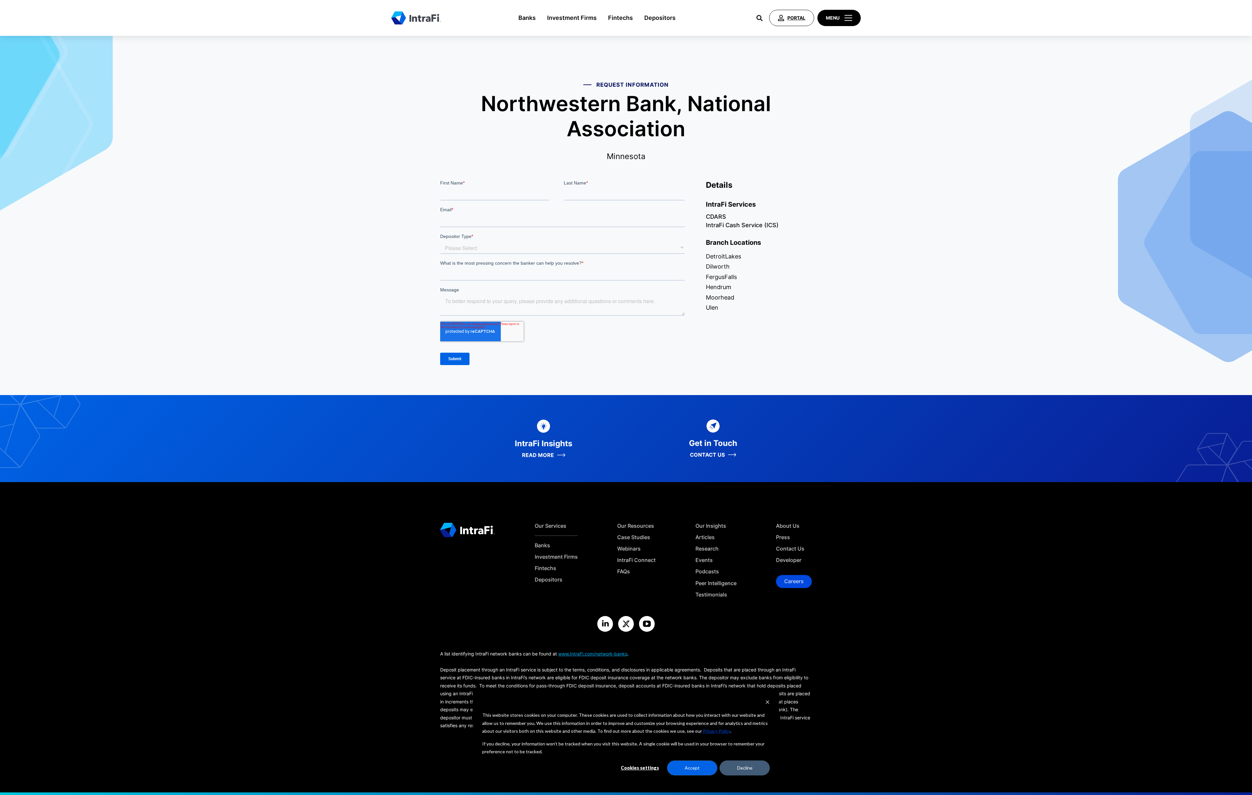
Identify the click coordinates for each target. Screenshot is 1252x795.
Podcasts (707, 571)
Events (704, 560)
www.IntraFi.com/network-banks (592, 653)
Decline (745, 768)
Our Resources (635, 526)
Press (783, 537)
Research (707, 549)
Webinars (629, 549)
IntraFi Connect (636, 560)
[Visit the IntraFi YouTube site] (647, 624)
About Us (787, 526)
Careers (794, 581)
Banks (527, 17)
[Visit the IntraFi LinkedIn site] (605, 624)
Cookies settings (640, 768)
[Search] (759, 18)
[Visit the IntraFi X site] (626, 624)
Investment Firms (572, 17)
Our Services (550, 526)
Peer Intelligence (716, 583)
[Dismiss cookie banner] (767, 703)
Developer (788, 560)
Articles (705, 537)
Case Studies (633, 537)
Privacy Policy (716, 731)
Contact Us (790, 549)
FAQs (623, 571)
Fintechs (620, 17)
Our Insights (710, 526)
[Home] (416, 17)
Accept (692, 768)
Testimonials (711, 595)
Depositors (660, 17)
